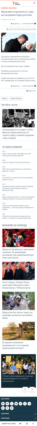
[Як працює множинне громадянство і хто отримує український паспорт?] (18, 331)
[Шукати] (33, 423)
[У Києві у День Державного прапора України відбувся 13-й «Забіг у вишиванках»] (18, 365)
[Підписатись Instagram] (20, 403)
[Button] (15, 24)
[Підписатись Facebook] (3, 403)
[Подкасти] (27, 423)
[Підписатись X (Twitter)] (12, 403)
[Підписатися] (12, 408)
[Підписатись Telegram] (29, 403)
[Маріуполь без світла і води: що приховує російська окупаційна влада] (18, 301)
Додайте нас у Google (9, 423)
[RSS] (3, 408)
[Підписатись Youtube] (16, 403)
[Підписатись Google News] (7, 403)
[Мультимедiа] (20, 423)
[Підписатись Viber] (25, 403)
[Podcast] (7, 408)
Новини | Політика (9, 8)
